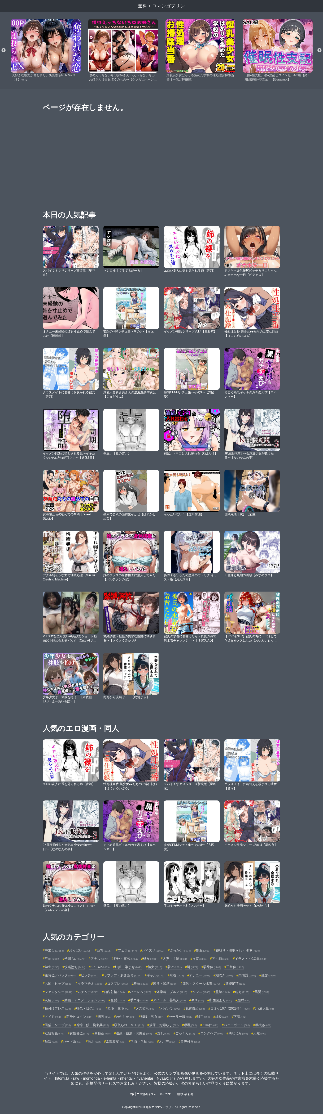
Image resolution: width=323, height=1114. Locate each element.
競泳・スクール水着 (201, 983)
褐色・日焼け (89, 1008)
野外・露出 (125, 959)
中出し (54, 950)
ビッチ (89, 975)
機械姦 (263, 1025)
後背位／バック (60, 975)
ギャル (155, 975)
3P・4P (100, 967)
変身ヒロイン (79, 1017)
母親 (51, 1041)
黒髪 (262, 992)
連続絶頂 (235, 983)
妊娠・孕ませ (128, 967)
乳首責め (195, 1008)
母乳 (190, 1025)
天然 (259, 1033)
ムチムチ (88, 992)
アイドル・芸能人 (169, 1000)
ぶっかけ (180, 950)
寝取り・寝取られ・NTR (238, 950)
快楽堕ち (74, 967)
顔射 (243, 1000)
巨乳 (104, 950)
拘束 (199, 959)
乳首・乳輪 (142, 1041)
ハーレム (140, 992)
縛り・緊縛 (165, 983)
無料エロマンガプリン (161, 6)
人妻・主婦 (175, 959)
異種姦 (102, 1033)
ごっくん (185, 1033)
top (132, 1094)
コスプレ (117, 983)
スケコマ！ (166, 1094)
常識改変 (115, 1041)
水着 (177, 975)
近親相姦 (54, 1033)
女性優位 (79, 1033)
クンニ (201, 992)
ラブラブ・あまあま (122, 975)
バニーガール (237, 1025)
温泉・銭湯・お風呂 (134, 1033)
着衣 (174, 967)
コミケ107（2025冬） (229, 1008)
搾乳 (104, 1017)
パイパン (170, 1008)
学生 (52, 967)
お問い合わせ (184, 1094)
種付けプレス (58, 1008)
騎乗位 (212, 967)
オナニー (199, 975)
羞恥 (140, 983)
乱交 (268, 975)
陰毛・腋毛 (119, 1008)
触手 (203, 1017)
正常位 (235, 967)
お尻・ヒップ (58, 983)
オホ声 (167, 1041)
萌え (242, 992)
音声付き (190, 1041)
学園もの (74, 959)
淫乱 (163, 1033)
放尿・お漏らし (164, 1025)
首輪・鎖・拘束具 (92, 1025)
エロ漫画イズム (147, 1094)
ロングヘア (211, 1033)
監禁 (222, 992)
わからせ (125, 1017)
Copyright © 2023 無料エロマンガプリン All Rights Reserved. (161, 1107)
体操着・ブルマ (171, 992)
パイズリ (153, 950)
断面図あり (220, 1000)
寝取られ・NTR (129, 1025)
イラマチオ (90, 983)
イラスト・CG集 (251, 959)
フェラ (127, 950)
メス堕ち (145, 1008)
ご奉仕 (210, 1025)
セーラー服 (180, 1017)
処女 (150, 959)
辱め (52, 959)
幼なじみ (238, 1033)
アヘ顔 (220, 959)
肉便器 (247, 975)
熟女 (155, 967)
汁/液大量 (265, 1008)
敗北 (94, 1041)
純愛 (221, 1017)
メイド (53, 1017)
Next (319, 50)
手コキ (139, 1000)
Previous (3, 50)
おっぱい (80, 950)
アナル (99, 959)
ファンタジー (58, 992)
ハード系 (72, 1041)
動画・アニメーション (84, 1000)
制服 (203, 950)
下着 (239, 1017)
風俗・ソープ (58, 1025)
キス (197, 1000)
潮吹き (224, 975)
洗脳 (52, 1000)
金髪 (117, 1000)
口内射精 (114, 992)
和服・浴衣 (152, 1017)
